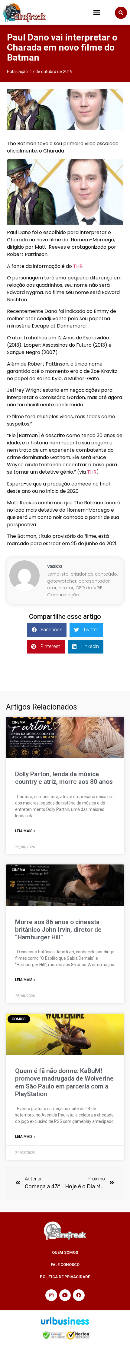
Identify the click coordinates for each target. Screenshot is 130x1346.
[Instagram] (51, 1295)
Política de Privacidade (65, 1276)
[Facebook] (78, 1295)
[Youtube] (65, 1295)
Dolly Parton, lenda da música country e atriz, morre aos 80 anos (64, 777)
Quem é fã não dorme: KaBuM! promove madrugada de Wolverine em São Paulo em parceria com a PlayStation (64, 1082)
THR (78, 266)
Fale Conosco (65, 1264)
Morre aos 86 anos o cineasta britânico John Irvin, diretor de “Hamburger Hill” (58, 929)
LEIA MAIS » (25, 831)
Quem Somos (65, 1252)
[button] (96, 13)
